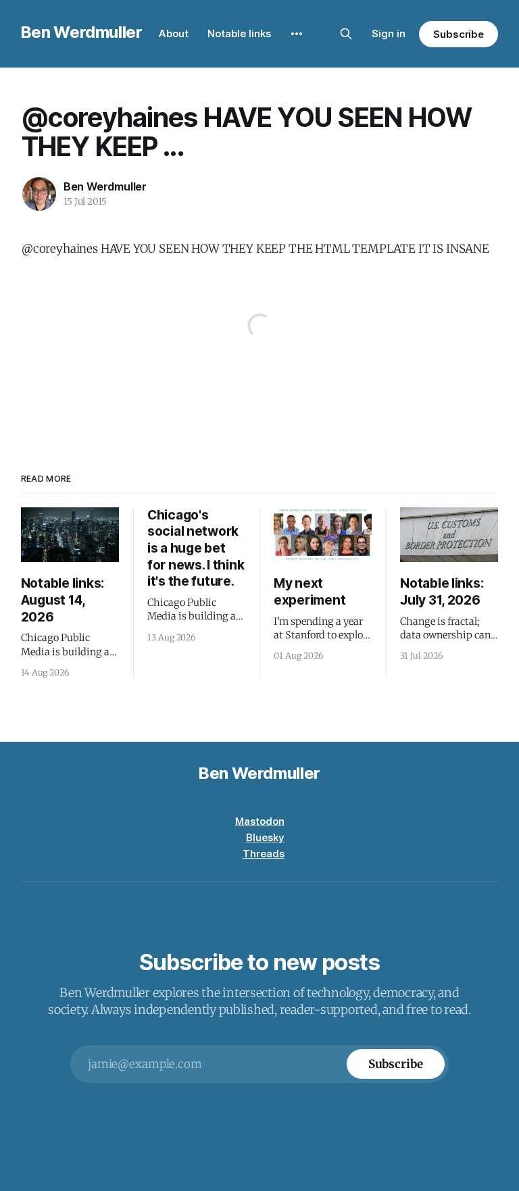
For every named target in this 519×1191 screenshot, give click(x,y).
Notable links (239, 33)
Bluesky (265, 837)
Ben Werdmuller (82, 32)
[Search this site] (346, 34)
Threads (264, 853)
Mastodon (260, 821)
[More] (296, 34)
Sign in (388, 33)
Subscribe (458, 34)
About (174, 33)
